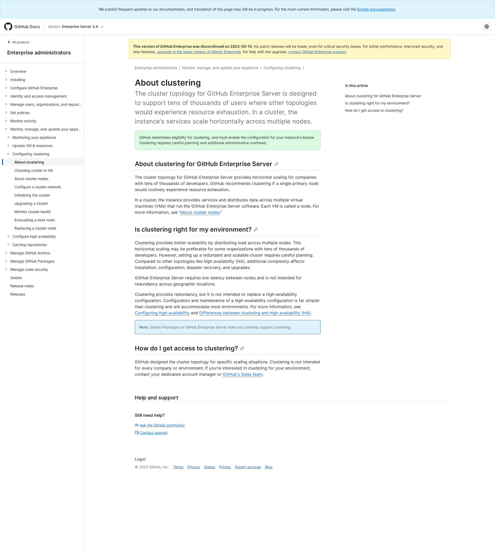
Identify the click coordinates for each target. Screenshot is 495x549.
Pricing (225, 467)
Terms (178, 467)
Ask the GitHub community (162, 425)
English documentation (376, 9)
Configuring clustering (282, 67)
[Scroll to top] (483, 537)
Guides (16, 277)
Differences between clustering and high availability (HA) (255, 312)
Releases (17, 294)
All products (20, 42)
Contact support (154, 432)
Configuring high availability (162, 312)
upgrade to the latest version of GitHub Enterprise (199, 52)
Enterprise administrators (39, 53)
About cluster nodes (200, 212)
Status (209, 467)
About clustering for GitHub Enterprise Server (203, 164)
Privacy (193, 467)
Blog (269, 467)
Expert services (248, 467)
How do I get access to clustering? (186, 348)
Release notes (22, 286)
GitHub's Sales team (242, 374)
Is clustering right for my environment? (193, 229)
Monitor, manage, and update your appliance (220, 67)
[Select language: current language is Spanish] (487, 26)
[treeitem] (44, 71)
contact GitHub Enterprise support (317, 52)
